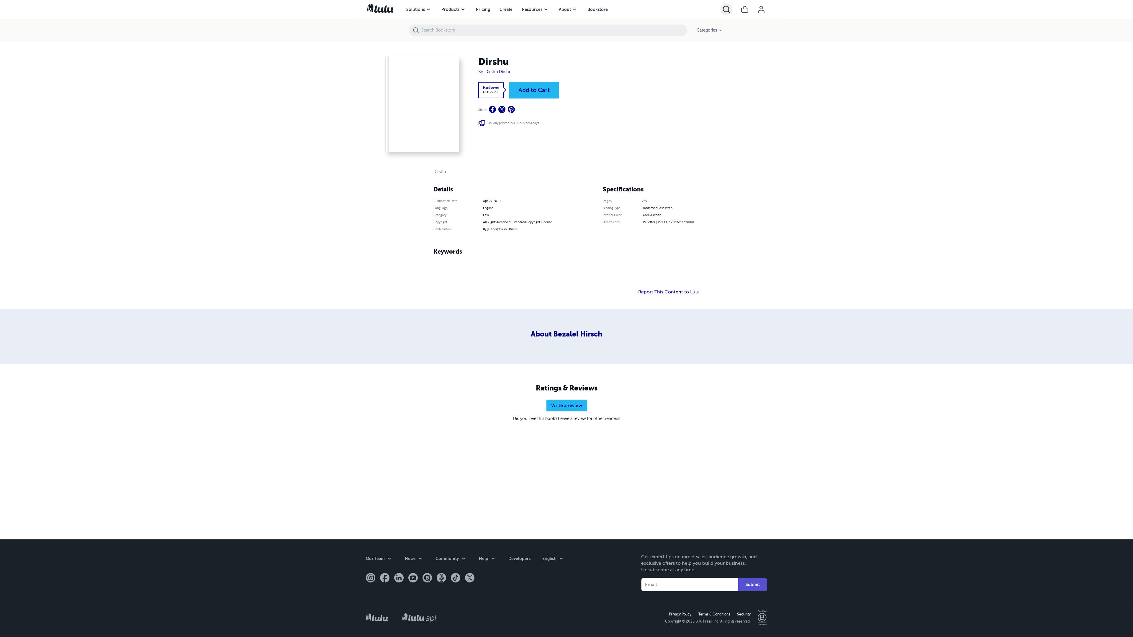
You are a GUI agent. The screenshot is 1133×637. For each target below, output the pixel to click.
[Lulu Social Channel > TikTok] (455, 578)
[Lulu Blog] (427, 578)
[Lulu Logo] (377, 618)
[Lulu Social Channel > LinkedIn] (399, 578)
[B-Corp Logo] (762, 617)
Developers (519, 558)
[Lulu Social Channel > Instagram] (370, 578)
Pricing (483, 9)
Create (506, 9)
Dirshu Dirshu (498, 72)
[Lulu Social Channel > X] (469, 578)
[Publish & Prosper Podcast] (441, 578)
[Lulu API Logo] (419, 618)
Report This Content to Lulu (669, 292)
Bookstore (597, 9)
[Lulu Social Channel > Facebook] (384, 578)
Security (744, 614)
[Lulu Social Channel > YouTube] (413, 578)
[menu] (428, 9)
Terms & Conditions (714, 614)
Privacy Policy (680, 614)
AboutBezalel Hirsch (566, 334)
